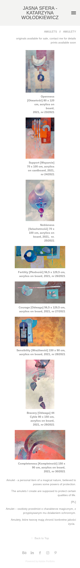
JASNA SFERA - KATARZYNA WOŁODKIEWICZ (40, 12)
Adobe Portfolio (46, 561)
